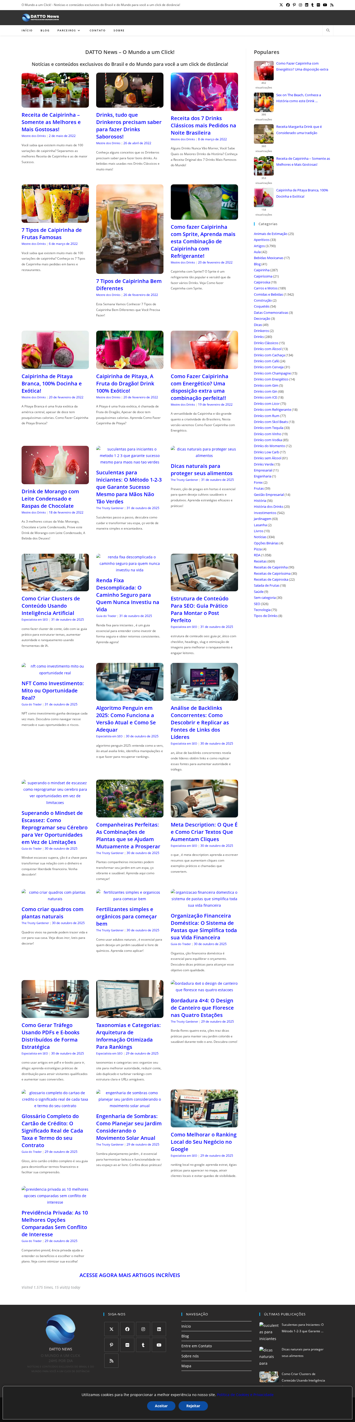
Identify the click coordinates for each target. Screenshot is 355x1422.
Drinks (259, 336)
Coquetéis (261, 306)
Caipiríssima (263, 276)
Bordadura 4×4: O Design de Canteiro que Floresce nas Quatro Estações (202, 1007)
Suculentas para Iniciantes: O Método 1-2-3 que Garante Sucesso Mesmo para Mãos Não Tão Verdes (129, 487)
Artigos (259, 246)
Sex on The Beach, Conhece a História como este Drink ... (298, 98)
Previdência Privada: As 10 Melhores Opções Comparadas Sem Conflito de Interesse (55, 1223)
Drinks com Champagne (272, 373)
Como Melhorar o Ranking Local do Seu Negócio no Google (203, 1142)
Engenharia (262, 476)
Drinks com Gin (265, 391)
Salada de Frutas (266, 585)
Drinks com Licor (267, 403)
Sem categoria (265, 597)
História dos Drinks (268, 506)
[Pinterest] (111, 1345)
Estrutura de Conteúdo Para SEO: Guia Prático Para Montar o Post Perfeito (199, 609)
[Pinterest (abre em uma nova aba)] (294, 5)
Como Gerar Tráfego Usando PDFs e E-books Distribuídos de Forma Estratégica (51, 1036)
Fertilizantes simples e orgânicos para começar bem (126, 916)
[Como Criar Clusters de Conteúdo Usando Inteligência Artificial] (55, 588)
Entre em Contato (196, 1345)
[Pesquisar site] (328, 30)
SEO (257, 603)
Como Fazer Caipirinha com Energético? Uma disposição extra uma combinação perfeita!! (199, 387)
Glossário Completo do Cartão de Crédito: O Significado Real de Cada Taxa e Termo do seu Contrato (52, 1131)
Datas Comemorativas (271, 312)
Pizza (258, 549)
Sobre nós (190, 1356)
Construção (263, 300)
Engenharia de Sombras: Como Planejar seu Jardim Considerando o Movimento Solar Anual (129, 1127)
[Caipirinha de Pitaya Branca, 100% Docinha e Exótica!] (55, 365)
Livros (258, 531)
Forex (258, 482)
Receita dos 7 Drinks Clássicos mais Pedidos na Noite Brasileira (203, 125)
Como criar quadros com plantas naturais (52, 913)
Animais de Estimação (270, 233)
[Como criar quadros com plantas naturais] (55, 898)
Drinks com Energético (271, 379)
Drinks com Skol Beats (271, 421)
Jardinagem (262, 518)
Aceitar (161, 1405)
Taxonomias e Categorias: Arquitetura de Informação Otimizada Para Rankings (128, 1036)
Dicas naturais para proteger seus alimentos (202, 469)
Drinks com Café (266, 361)
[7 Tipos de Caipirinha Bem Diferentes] (129, 270)
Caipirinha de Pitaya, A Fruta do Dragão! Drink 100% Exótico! (125, 383)
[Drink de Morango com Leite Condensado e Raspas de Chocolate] (55, 480)
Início (186, 1326)
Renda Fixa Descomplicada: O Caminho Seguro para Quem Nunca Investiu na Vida (127, 595)
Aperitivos (261, 239)
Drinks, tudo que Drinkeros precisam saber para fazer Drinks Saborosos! (129, 125)
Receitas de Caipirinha (271, 567)
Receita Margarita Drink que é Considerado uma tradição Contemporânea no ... (299, 130)
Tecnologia (262, 609)
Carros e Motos (266, 288)
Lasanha (260, 525)
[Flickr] (127, 1345)
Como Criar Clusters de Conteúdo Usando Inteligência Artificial (51, 605)
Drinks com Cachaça (269, 355)
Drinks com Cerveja (269, 367)
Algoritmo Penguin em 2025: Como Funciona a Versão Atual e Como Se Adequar (126, 718)
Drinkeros (261, 330)
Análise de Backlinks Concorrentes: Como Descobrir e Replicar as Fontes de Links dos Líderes (200, 722)
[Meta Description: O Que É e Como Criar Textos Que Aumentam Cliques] (204, 814)
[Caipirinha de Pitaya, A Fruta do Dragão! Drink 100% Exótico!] (129, 365)
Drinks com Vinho (267, 434)
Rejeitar (193, 1405)
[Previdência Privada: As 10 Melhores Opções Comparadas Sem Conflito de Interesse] (55, 1202)
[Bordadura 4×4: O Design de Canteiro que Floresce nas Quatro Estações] (204, 989)
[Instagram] (143, 1329)
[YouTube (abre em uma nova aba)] (325, 5)
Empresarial (263, 470)
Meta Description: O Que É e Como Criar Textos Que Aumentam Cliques (204, 832)
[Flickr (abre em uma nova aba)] (318, 5)
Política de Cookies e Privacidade (245, 1394)
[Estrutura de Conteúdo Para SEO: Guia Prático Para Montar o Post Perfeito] (204, 588)
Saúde (259, 591)
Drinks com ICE (265, 397)
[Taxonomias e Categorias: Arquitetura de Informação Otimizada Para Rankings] (129, 1014)
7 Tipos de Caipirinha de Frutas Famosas (52, 233)
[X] (111, 1329)
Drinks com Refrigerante (272, 409)
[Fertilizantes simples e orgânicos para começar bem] (129, 898)
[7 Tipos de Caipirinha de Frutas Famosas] (55, 219)
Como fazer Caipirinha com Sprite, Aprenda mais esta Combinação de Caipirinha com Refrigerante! (203, 241)
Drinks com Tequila (268, 427)
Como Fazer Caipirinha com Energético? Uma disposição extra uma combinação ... (302, 67)
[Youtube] (159, 1345)
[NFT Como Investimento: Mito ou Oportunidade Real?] (55, 672)
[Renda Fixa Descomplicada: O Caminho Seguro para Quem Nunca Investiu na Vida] (129, 569)
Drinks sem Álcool (267, 458)
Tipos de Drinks (266, 615)
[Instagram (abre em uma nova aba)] (300, 5)
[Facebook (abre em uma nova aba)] (288, 5)
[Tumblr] (143, 1345)
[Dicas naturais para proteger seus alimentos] (204, 455)
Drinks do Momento (269, 445)
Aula (257, 251)
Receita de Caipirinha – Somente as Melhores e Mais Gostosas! (51, 122)
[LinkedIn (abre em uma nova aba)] (307, 5)
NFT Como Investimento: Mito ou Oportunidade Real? (53, 690)
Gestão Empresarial (269, 494)
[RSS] (111, 1361)
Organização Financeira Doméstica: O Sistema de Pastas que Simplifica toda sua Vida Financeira (204, 926)
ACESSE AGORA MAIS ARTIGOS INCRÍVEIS (130, 1275)
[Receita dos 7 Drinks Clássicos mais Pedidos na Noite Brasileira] (204, 107)
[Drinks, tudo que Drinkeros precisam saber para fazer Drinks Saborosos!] (129, 104)
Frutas (259, 488)
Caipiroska (262, 282)
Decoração (262, 318)
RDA (257, 555)
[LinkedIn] (159, 1329)
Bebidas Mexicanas (268, 257)
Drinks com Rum (266, 415)
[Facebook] (127, 1329)
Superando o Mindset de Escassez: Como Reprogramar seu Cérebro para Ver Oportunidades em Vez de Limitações (55, 827)
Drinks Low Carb (266, 452)
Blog (257, 264)
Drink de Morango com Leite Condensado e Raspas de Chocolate (50, 498)
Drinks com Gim (266, 385)
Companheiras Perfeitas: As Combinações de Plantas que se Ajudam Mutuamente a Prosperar (128, 835)
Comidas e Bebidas (268, 294)
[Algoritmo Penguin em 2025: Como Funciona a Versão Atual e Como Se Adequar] (129, 697)
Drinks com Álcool (267, 348)
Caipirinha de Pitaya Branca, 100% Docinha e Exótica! (52, 383)
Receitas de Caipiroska (271, 579)
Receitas (260, 561)
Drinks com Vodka (268, 440)
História (260, 500)
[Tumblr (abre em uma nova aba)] (312, 5)
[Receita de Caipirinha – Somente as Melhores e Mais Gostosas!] (55, 104)
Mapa (186, 1365)
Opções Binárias (266, 543)
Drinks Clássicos (266, 343)
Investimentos (265, 512)
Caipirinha (261, 270)
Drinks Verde (264, 464)
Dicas (258, 324)
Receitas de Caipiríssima (272, 573)
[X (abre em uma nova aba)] (281, 5)
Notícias (260, 537)
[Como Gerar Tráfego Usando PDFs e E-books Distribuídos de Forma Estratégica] (55, 1014)
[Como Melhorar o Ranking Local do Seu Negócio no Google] (204, 1123)
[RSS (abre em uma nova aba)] (331, 5)
